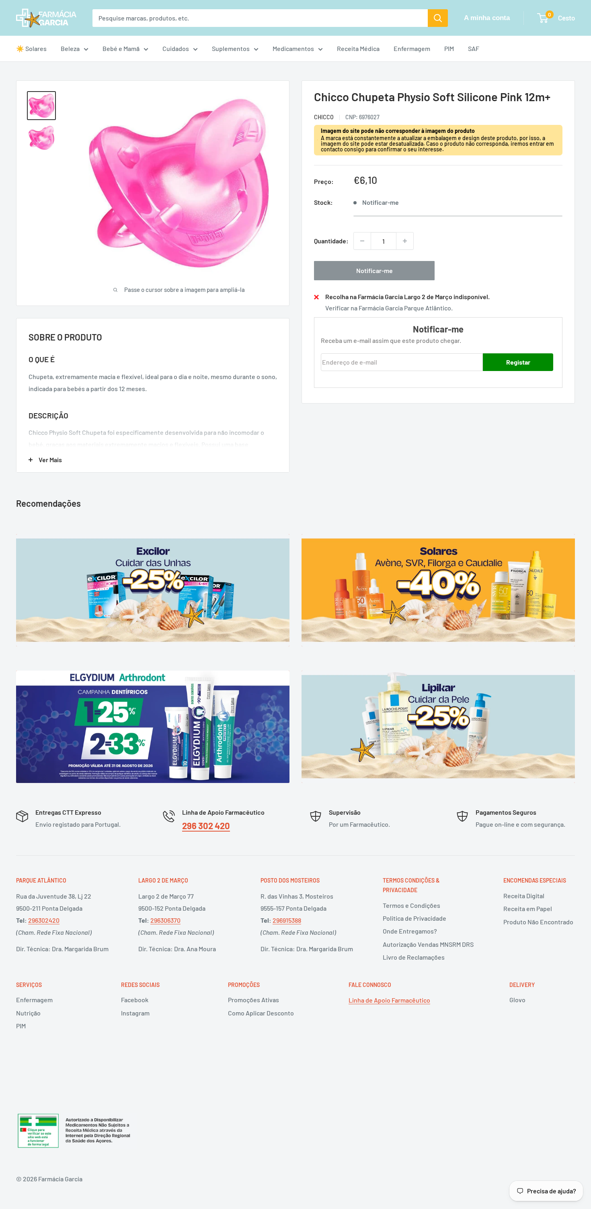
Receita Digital (523, 895)
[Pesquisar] (438, 18)
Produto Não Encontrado (538, 922)
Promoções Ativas (253, 999)
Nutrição (28, 1013)
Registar (518, 361)
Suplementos (231, 48)
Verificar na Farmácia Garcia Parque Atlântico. (389, 308)
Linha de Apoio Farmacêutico (389, 1000)
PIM (449, 48)
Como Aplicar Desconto (261, 1013)
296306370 (165, 920)
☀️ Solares (31, 48)
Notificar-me (374, 270)
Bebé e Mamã (121, 48)
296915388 (287, 920)
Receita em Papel (527, 908)
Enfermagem (412, 48)
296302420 (44, 920)
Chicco (324, 116)
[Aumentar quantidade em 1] (404, 240)
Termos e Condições (411, 905)
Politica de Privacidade (414, 918)
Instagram (135, 1013)
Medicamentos (293, 48)
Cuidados (175, 48)
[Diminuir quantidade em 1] (362, 240)
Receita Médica (358, 48)
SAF (473, 48)
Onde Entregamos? (410, 931)
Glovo (517, 999)
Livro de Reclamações (414, 957)
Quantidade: (331, 241)
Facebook (134, 999)
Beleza (70, 48)
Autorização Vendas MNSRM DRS (428, 944)
